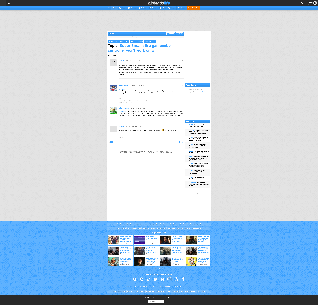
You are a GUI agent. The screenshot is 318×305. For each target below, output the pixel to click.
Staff (128, 228)
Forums (112, 34)
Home (110, 37)
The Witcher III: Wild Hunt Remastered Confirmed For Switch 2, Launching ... (199, 138)
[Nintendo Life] (159, 3)
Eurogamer (175, 291)
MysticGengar (123, 86)
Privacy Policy (161, 228)
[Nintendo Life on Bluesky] (162, 279)
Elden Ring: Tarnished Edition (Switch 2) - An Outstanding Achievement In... (198, 132)
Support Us (145, 228)
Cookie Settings (196, 228)
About (124, 228)
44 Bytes (162, 287)
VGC (181, 291)
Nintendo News (161, 291)
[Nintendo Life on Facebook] (183, 279)
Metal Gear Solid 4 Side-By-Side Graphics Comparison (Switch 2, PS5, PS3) (198, 158)
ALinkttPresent (124, 108)
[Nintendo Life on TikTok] (149, 279)
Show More (158, 269)
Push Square (122, 291)
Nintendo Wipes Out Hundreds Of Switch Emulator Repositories (198, 172)
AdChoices (170, 287)
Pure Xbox (130, 291)
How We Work (136, 228)
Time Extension (140, 291)
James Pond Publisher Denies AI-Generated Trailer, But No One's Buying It (198, 145)
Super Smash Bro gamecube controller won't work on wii (139, 48)
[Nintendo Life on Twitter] (155, 279)
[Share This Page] (302, 3)
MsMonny (122, 60)
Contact (153, 228)
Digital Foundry (150, 291)
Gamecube (140, 41)
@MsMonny (122, 89)
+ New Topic (171, 33)
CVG (199, 291)
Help (127, 41)
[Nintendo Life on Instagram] (169, 279)
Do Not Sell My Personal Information (183, 287)
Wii (154, 41)
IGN (169, 291)
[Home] (109, 8)
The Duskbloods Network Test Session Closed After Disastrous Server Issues (199, 165)
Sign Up (310, 4)
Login (306, 4)
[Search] (9, 3)
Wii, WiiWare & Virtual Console (126, 37)
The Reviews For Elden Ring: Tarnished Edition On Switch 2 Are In (199, 184)
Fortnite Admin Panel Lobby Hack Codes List (197, 125)
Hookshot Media (133, 287)
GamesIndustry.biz (190, 291)
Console (133, 41)
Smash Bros (148, 41)
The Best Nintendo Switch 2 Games (197, 178)
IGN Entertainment (149, 287)
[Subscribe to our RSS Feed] (135, 279)
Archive (187, 228)
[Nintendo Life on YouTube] (142, 279)
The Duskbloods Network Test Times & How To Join (199, 152)
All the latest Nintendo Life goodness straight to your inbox (159, 298)
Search (180, 33)
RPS (203, 291)
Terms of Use (171, 228)
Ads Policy (180, 228)
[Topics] (3, 3)
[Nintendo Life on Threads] (176, 279)
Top (119, 228)
